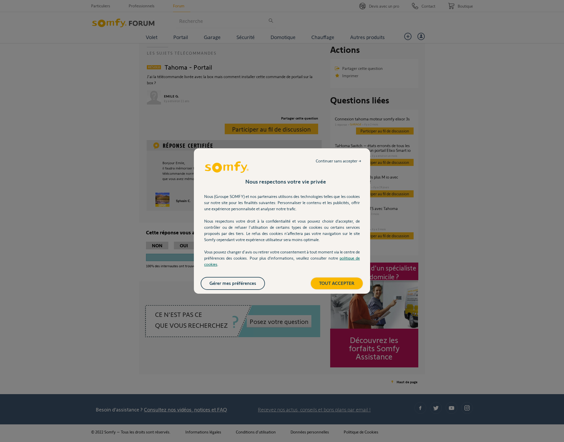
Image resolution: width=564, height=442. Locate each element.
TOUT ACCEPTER (337, 283)
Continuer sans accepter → (338, 160)
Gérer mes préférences (232, 283)
